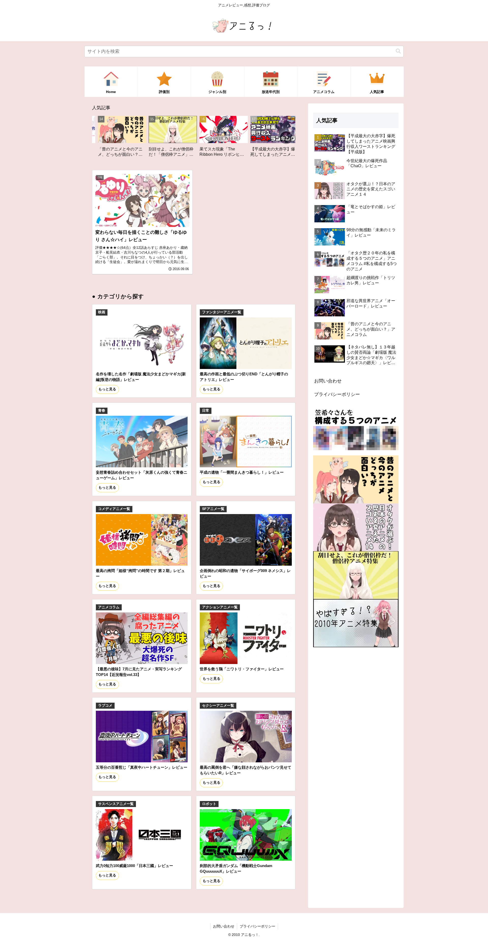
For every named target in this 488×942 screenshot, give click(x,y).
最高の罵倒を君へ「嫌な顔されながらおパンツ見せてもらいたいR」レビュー (245, 770)
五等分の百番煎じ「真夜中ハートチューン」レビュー (141, 767)
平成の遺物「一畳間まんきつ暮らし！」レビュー (242, 472)
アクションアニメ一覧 (220, 607)
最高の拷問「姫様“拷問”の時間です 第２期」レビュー (140, 573)
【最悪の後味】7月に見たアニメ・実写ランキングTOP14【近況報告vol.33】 (139, 672)
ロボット (209, 804)
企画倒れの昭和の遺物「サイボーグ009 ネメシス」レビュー (245, 573)
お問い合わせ (328, 380)
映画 (101, 312)
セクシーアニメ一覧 (218, 705)
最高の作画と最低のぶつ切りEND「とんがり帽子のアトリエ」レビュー (244, 377)
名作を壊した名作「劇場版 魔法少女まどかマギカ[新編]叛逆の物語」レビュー (141, 377)
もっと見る (107, 389)
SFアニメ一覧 (213, 509)
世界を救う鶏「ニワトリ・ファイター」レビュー (242, 669)
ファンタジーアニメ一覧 (221, 312)
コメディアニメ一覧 (114, 509)
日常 (205, 410)
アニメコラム (108, 607)
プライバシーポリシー (337, 394)
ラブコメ (105, 705)
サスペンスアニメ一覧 (116, 804)
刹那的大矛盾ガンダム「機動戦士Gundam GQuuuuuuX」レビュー (236, 868)
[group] (123, 138)
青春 (101, 410)
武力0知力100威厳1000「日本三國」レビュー (134, 865)
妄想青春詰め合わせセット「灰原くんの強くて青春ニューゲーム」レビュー (141, 475)
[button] (398, 51)
